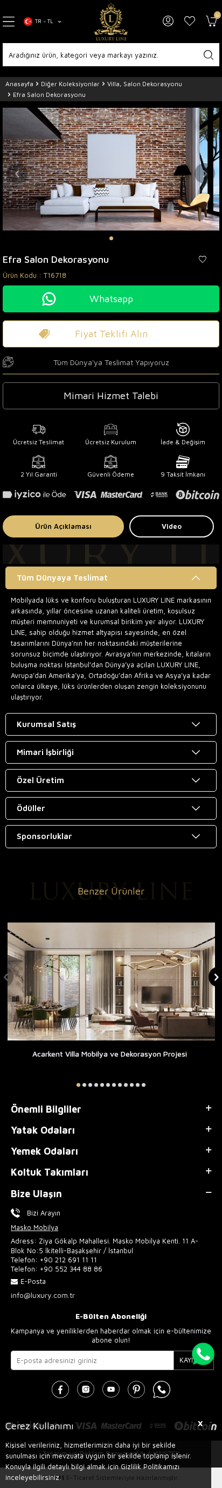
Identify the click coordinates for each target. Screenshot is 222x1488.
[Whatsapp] (161, 1389)
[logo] (111, 21)
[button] (111, 238)
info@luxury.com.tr (43, 1295)
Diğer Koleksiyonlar (70, 84)
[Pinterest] (136, 1389)
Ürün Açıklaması (63, 526)
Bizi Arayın (43, 1212)
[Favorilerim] (190, 21)
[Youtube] (111, 1389)
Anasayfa (19, 84)
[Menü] (9, 22)
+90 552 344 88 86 (71, 1269)
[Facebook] (60, 1389)
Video (172, 526)
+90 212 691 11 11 (68, 1259)
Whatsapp (111, 298)
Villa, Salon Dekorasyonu (144, 84)
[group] (111, 169)
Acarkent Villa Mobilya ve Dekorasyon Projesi (109, 1053)
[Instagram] (85, 1389)
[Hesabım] (168, 21)
